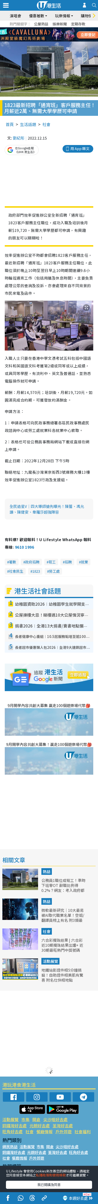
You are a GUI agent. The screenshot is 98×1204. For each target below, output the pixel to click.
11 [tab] (57, 34)
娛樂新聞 (60, 23)
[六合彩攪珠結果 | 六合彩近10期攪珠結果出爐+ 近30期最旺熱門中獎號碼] (20, 948)
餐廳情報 (44, 1131)
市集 (25, 1119)
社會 (46, 124)
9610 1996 (24, 547)
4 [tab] (52, 29)
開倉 (36, 1119)
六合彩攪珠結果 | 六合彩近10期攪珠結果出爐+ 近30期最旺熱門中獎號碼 (62, 945)
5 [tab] (57, 29)
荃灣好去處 (63, 1126)
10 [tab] (52, 34)
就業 (84, 561)
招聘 (68, 561)
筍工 (52, 561)
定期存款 (78, 23)
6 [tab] (62, 29)
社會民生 (16, 571)
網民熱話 (10, 1146)
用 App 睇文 (79, 148)
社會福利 (82, 1131)
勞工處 (54, 571)
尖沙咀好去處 (55, 1119)
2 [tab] (43, 29)
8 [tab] (43, 34)
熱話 (46, 871)
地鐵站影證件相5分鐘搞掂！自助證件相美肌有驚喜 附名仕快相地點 (62, 975)
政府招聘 (32, 561)
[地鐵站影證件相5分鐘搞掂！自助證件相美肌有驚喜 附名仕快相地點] (20, 978)
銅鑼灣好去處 (14, 1126)
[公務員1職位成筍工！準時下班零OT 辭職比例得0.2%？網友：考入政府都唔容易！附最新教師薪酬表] (20, 888)
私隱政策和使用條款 (51, 1175)
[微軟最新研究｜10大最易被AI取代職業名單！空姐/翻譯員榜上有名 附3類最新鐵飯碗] (20, 918)
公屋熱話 (41, 23)
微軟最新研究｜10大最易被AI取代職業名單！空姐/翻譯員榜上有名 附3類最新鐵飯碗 (62, 917)
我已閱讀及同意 (49, 1184)
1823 (36, 571)
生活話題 (28, 124)
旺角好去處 (12, 1131)
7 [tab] (38, 34)
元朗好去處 (39, 1126)
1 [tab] (38, 29)
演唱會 (15, 16)
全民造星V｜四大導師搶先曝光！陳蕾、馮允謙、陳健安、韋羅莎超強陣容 (47, 509)
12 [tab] (62, 34)
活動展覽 (50, 961)
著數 (12, 561)
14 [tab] (45, 40)
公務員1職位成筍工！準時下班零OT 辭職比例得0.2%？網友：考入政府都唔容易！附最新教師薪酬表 (63, 890)
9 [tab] (47, 34)
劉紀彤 (18, 138)
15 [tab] (50, 40)
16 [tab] (55, 40)
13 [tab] (40, 40)
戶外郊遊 (63, 1131)
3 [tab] (47, 29)
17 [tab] (59, 40)
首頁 (10, 124)
